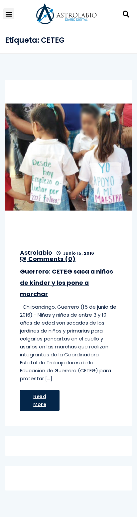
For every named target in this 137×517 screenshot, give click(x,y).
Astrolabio (36, 252)
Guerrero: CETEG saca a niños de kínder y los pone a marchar (66, 282)
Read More (39, 400)
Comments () (51, 259)
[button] (8, 13)
